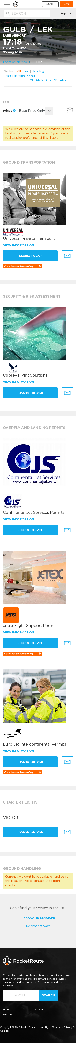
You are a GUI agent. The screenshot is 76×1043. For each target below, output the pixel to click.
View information (19, 245)
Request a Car (30, 255)
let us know (41, 133)
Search (48, 995)
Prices (8, 110)
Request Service (30, 392)
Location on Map (15, 62)
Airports (66, 13)
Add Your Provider (39, 918)
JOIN (66, 4)
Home (6, 1009)
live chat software (37, 926)
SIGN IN (50, 4)
